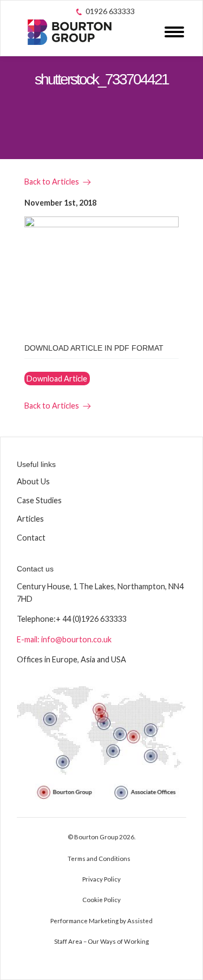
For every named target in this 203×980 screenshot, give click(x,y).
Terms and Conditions (99, 858)
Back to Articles (51, 181)
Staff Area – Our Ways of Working (101, 941)
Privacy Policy (101, 879)
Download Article (57, 378)
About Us (33, 481)
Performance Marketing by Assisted (101, 920)
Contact (31, 537)
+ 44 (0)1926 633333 (91, 618)
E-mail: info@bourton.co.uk (64, 639)
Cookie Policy (101, 899)
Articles (30, 518)
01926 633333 (110, 11)
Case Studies (39, 500)
